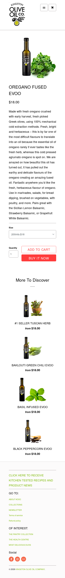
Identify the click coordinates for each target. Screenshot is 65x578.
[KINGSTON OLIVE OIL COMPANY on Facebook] (11, 559)
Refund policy (15, 520)
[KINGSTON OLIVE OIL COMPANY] (21, 16)
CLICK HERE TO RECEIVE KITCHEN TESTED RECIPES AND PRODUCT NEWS (31, 480)
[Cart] (52, 7)
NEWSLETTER (15, 510)
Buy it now (39, 258)
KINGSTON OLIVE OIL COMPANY (30, 569)
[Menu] (44, 7)
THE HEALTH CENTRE (19, 539)
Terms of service (16, 515)
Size (11, 227)
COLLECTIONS (15, 504)
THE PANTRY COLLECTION (21, 534)
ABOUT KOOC (15, 499)
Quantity (13, 247)
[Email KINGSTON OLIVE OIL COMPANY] (23, 559)
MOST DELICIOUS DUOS (20, 544)
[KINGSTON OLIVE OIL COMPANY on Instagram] (17, 559)
